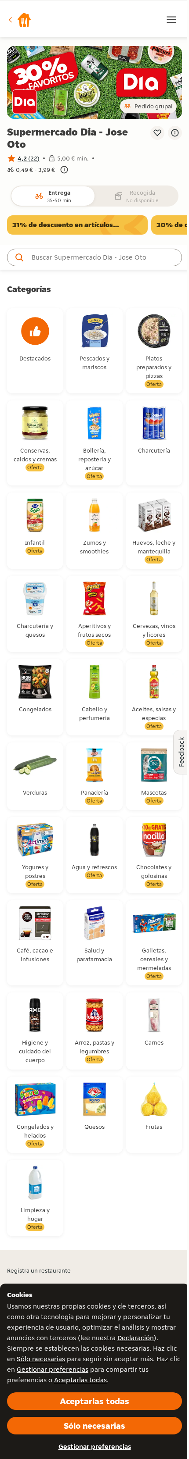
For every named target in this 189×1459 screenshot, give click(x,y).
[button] (19, 20)
